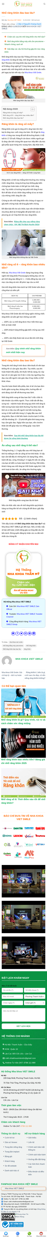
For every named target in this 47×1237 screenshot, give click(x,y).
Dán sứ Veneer (11, 1142)
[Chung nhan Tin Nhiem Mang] (23, 1217)
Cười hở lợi (9, 1138)
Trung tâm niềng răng (13, 1147)
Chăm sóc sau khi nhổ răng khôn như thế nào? (26, 37)
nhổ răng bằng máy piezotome (13, 645)
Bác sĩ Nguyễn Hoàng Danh (29, 24)
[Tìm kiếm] (44, 4)
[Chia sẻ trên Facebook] (17, 633)
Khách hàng (10, 1161)
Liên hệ (31, 1142)
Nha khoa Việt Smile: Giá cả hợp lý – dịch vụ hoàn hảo (12, 675)
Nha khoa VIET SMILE (14, 20)
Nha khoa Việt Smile (33, 72)
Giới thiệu (32, 1138)
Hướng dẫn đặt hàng (36, 1159)
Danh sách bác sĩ (12, 1171)
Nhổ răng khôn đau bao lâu (12, 649)
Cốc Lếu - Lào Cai (10, 1100)
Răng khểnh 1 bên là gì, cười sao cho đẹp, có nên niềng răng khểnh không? (35, 675)
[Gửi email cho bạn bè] (25, 633)
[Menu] (3, 4)
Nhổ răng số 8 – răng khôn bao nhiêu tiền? (18, 115)
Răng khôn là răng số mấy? (13, 112)
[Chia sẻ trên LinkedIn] (34, 633)
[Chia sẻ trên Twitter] (21, 633)
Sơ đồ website (11, 1166)
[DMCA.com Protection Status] (8, 1217)
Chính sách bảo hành (37, 1155)
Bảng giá (8, 1156)
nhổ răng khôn (31, 645)
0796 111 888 (26, 1126)
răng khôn (6, 60)
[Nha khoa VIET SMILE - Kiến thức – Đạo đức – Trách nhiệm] (23, 4)
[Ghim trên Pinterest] (30, 633)
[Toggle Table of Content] (31, 109)
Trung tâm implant (12, 1152)
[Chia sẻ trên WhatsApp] (13, 633)
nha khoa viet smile (16, 642)
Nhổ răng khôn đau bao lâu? (13, 118)
